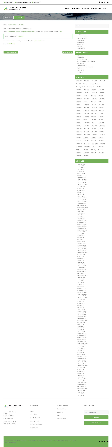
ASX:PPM (79, 144)
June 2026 (81, 168)
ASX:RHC (94, 81)
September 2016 (83, 388)
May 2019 (81, 328)
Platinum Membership (36, 424)
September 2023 (83, 230)
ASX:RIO (100, 96)
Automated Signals (83, 37)
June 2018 (81, 349)
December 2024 (82, 202)
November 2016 (82, 384)
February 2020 (82, 311)
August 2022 (82, 254)
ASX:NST (99, 87)
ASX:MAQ (93, 150)
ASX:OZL (101, 138)
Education (81, 40)
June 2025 (81, 190)
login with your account (14, 31)
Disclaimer (60, 412)
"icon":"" (85, 84)
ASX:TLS (101, 105)
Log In (105, 8)
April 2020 (81, 307)
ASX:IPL (78, 120)
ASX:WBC (94, 126)
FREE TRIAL (19, 17)
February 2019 (82, 333)
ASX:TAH (86, 93)
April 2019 (81, 330)
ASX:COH (86, 138)
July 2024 (81, 211)
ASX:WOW (79, 93)
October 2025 (82, 183)
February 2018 (82, 356)
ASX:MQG (79, 129)
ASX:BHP (102, 81)
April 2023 (81, 239)
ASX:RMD (79, 108)
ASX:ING (78, 156)
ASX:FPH (93, 117)
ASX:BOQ (86, 132)
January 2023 (82, 245)
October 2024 (82, 205)
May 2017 (81, 373)
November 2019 (82, 317)
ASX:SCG (100, 141)
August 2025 (82, 186)
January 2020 (82, 313)
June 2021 (81, 281)
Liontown (81, 56)
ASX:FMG (102, 93)
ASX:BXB (102, 99)
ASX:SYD (86, 111)
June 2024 (81, 213)
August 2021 (82, 277)
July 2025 (81, 188)
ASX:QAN (78, 126)
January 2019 (82, 335)
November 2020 (82, 294)
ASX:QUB (102, 135)
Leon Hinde (20, 24)
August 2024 (82, 209)
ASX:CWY (86, 99)
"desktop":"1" (90, 87)
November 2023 (82, 226)
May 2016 (81, 396)
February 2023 (82, 243)
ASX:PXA (78, 123)
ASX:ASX (93, 96)
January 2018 (82, 358)
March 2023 (81, 241)
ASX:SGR (86, 117)
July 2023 (81, 234)
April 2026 (81, 171)
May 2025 (81, 192)
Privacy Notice (61, 409)
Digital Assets (34, 427)
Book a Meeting (61, 418)
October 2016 (82, 386)
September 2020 (83, 298)
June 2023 (81, 235)
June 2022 (81, 258)
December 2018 (82, 337)
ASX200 (80, 72)
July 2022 (81, 256)
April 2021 (81, 284)
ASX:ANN (94, 99)
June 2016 (81, 394)
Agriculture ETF (82, 59)
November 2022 (82, 249)
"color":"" (78, 84)
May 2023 (81, 237)
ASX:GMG (79, 135)
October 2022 (82, 251)
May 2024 (81, 215)
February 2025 (82, 198)
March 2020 (81, 309)
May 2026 (81, 170)
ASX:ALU (101, 129)
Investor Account (35, 418)
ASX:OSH (101, 117)
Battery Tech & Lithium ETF (85, 67)
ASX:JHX (94, 105)
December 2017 (82, 360)
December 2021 (82, 269)
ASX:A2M (78, 132)
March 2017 (81, 377)
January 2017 (82, 381)
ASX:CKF (78, 153)
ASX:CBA (101, 90)
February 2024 (82, 220)
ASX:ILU (94, 123)
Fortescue (81, 57)
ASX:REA (85, 156)
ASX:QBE (86, 153)
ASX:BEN (102, 126)
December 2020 (82, 292)
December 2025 (82, 179)
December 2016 (82, 382)
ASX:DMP (94, 153)
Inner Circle (81, 42)
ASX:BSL (94, 135)
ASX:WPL (79, 90)
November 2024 (82, 203)
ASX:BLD (85, 150)
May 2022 (81, 260)
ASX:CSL (78, 96)
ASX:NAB (100, 102)
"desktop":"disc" (80, 87)
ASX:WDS (100, 150)
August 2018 (82, 345)
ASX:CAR (93, 141)
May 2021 (81, 283)
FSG (58, 415)
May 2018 (81, 350)
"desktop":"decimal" (95, 84)
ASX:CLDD (101, 147)
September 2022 (83, 252)
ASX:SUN (78, 117)
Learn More (8, 17)
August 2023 (82, 232)
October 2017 (82, 364)
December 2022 (82, 247)
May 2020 (81, 305)
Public (80, 46)
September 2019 (83, 320)
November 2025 (82, 181)
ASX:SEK (94, 129)
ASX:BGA (78, 111)
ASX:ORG (78, 105)
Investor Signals (12, 442)
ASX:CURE (87, 135)
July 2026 (81, 166)
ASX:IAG (102, 114)
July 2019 (81, 324)
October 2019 (82, 318)
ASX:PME (86, 126)
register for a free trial (28, 31)
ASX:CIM (93, 102)
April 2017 (81, 375)
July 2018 (81, 347)
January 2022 (82, 267)
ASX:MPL (101, 120)
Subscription (75, 8)
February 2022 (82, 266)
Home (67, 8)
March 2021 (81, 286)
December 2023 (82, 224)
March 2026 (81, 173)
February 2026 (82, 175)
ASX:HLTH (87, 123)
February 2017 (82, 379)
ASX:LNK (101, 153)
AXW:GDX (79, 147)
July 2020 (81, 301)
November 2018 (82, 339)
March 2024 (81, 218)
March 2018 (81, 354)
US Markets (81, 48)
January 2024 (82, 222)
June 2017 (81, 371)
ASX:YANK (87, 147)
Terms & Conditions (62, 405)
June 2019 (81, 326)
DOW (93, 147)
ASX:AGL (86, 129)
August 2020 (82, 299)
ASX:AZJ (86, 114)
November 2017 (82, 362)
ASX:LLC (86, 96)
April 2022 (81, 262)
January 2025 (82, 200)
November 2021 (82, 271)
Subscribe (96, 417)
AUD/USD (78, 141)
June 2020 (81, 303)
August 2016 (82, 390)
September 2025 (83, 185)
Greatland (81, 71)
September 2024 (83, 207)
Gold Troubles (66, 52)
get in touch (38, 41)
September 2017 (83, 365)
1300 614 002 (9, 2)
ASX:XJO (94, 93)
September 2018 (83, 343)
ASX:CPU (78, 138)
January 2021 (82, 290)
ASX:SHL (93, 90)
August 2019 (82, 322)
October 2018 (82, 341)
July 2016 (81, 392)
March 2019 (81, 332)
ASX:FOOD (95, 144)
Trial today (20, 36)
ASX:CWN (94, 111)
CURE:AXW (94, 114)
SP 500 (78, 150)
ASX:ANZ (94, 108)
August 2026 (82, 164)
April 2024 (81, 217)
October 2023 (82, 228)
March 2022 (81, 264)
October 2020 (82, 296)
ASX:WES (86, 105)
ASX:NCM (86, 81)
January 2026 (82, 177)
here (61, 31)
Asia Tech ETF (82, 65)
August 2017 (82, 367)
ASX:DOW (86, 144)
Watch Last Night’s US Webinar (86, 61)
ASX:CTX (93, 138)
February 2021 (82, 288)
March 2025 (81, 196)
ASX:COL (101, 108)
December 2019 (82, 315)
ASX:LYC (102, 144)
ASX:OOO (85, 120)
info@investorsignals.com (23, 2)
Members (81, 44)
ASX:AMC (79, 81)
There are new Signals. (11, 52)
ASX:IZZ (86, 141)
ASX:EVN (86, 108)
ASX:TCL (86, 90)
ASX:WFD (94, 132)
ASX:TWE (78, 99)
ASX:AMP (93, 120)
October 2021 (82, 273)
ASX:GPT (78, 114)
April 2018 (81, 352)
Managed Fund (96, 8)
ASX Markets (11, 43)
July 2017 (81, 369)
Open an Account (96, 422)
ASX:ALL (86, 102)
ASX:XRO (101, 132)
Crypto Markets (82, 39)
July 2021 (81, 279)
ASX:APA (101, 123)
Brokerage (85, 8)
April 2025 (81, 194)
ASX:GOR (101, 111)
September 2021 (83, 275)
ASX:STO (78, 102)
